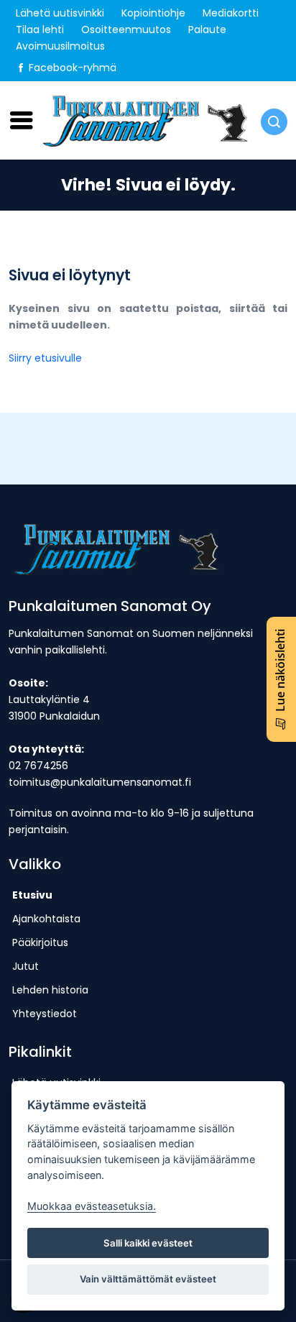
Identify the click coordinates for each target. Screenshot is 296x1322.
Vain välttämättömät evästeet (148, 1279)
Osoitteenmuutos (126, 29)
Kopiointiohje (153, 13)
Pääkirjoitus (40, 942)
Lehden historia (50, 990)
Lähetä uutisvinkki (60, 13)
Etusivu (32, 895)
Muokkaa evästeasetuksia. (91, 1206)
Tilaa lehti (40, 29)
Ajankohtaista (46, 919)
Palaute (207, 29)
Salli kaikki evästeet (148, 1243)
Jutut (25, 966)
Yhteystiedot (44, 1013)
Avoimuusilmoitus (60, 46)
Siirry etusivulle (45, 358)
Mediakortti (231, 13)
